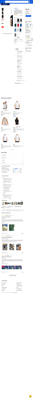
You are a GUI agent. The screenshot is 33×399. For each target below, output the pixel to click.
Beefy (2, 285)
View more (12, 149)
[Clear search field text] (28, 2)
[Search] (29, 1)
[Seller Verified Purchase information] (11, 215)
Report (22, 233)
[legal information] (30, 10)
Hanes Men (3, 290)
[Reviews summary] (19, 15)
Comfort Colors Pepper (19, 285)
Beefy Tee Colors (18, 284)
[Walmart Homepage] (3, 1)
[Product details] (22, 155)
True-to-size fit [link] (5, 190)
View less (10, 198)
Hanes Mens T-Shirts (4, 287)
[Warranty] (22, 162)
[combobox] (17, 2)
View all (22, 200)
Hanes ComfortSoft (19, 290)
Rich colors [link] (5, 184)
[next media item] (11, 18)
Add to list (29, 45)
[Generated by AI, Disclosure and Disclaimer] (6, 198)
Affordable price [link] (5, 178)
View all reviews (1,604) (12, 275)
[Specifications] (22, 157)
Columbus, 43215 (28, 30)
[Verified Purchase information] (9, 255)
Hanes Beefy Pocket (19, 282)
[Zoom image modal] (11, 13)
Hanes (17, 287)
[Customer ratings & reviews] (22, 166)
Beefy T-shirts (3, 284)
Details (30, 42)
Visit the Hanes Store (16, 9)
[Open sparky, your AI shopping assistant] (30, 396)
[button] (10, 20)
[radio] (15, 20)
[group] (18, 15)
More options (27, 32)
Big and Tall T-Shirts (19, 288)
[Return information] (26, 14)
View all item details (18, 80)
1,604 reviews (7, 168)
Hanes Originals (4, 288)
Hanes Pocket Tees (4, 282)
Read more (3, 222)
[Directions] (22, 160)
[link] (21, 203)
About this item (4, 152)
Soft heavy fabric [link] (5, 186)
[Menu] (1, 1)
